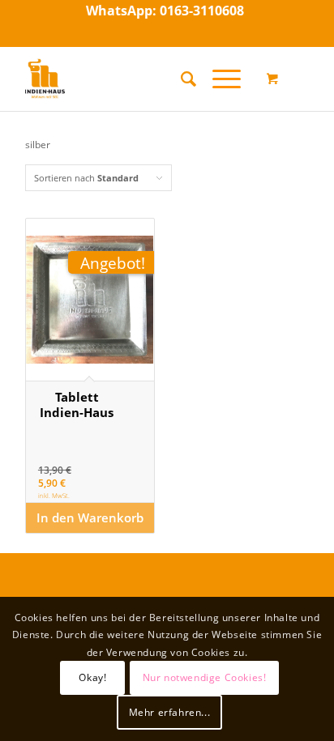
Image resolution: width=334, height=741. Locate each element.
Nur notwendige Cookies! (205, 677)
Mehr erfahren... (170, 712)
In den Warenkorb (89, 517)
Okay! (92, 677)
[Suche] (180, 78)
